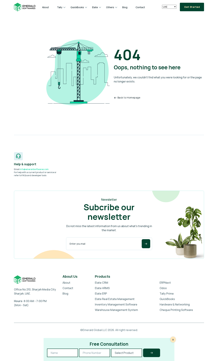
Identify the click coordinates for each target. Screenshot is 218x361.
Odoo (163, 288)
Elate (95, 7)
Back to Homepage (129, 97)
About (45, 7)
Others (110, 7)
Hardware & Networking (175, 304)
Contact (140, 7)
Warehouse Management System (116, 310)
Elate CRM (101, 283)
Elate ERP (101, 293)
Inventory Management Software (116, 304)
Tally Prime (167, 293)
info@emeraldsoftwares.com (34, 169)
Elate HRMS (102, 288)
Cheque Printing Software (176, 310)
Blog (124, 7)
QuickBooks (77, 7)
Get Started (192, 7)
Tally (59, 7)
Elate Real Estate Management (115, 299)
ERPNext (165, 283)
